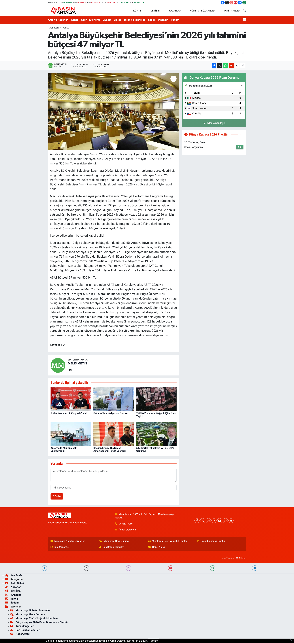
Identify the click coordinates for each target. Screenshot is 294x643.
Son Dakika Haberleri (113, 547)
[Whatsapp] (225, 520)
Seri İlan (15, 590)
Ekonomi (94, 19)
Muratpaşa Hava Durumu (116, 541)
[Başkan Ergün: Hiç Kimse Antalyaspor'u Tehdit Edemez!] (113, 433)
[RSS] (231, 520)
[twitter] (86, 568)
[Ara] (244, 11)
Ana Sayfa (16, 575)
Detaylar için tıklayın (214, 122)
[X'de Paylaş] (219, 65)
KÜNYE (137, 10)
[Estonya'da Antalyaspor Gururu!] (113, 399)
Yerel (65, 27)
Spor (84, 19)
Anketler (15, 594)
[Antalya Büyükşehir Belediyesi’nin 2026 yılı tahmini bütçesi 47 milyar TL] (113, 111)
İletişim (14, 602)
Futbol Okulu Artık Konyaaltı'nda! (69, 413)
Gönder (57, 496)
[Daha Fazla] (231, 65)
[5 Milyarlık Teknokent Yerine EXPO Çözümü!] (156, 433)
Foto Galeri (17, 583)
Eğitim (118, 19)
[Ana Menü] (244, 20)
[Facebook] (197, 520)
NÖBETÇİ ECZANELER (202, 10)
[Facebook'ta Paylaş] (214, 65)
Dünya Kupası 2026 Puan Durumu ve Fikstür (42, 622)
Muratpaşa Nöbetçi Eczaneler (69, 541)
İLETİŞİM (155, 10)
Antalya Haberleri (58, 19)
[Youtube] (219, 520)
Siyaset (106, 19)
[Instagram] (208, 520)
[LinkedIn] (214, 520)
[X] (202, 520)
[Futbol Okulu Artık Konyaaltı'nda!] (71, 399)
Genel (74, 19)
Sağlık (151, 19)
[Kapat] (292, 641)
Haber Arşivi (158, 547)
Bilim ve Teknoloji (134, 19)
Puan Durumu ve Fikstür (213, 541)
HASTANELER (232, 10)
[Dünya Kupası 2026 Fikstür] (242, 134)
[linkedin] (254, 568)
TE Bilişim (241, 558)
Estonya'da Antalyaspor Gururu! (110, 413)
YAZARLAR (175, 10)
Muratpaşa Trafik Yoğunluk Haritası (170, 541)
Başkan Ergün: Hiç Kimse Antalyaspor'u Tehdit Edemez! (109, 449)
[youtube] (170, 568)
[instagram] (128, 568)
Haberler (53, 27)
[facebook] (44, 568)
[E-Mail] (70, 370)
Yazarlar (15, 586)
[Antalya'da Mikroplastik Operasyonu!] (71, 433)
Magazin (163, 19)
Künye (14, 598)
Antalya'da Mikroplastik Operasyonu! (64, 449)
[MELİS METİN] (58, 365)
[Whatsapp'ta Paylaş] (225, 65)
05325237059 (125, 523)
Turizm (175, 19)
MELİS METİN (77, 363)
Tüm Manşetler (61, 547)
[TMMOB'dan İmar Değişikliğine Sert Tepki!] (156, 399)
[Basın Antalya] (64, 10)
